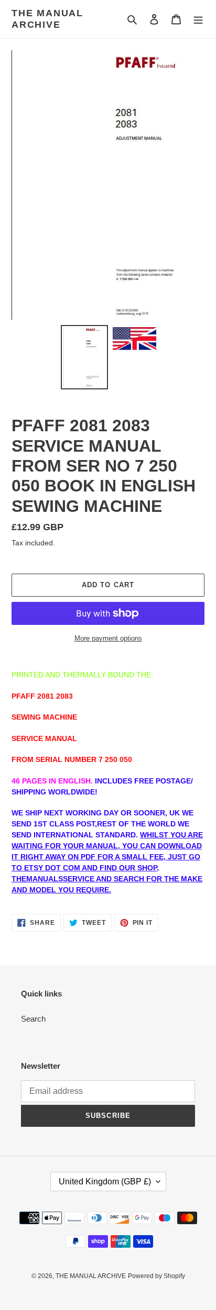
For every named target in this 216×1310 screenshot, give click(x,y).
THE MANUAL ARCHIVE (47, 19)
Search (33, 1018)
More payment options (108, 638)
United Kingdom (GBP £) (105, 1181)
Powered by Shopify (156, 1276)
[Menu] (198, 19)
